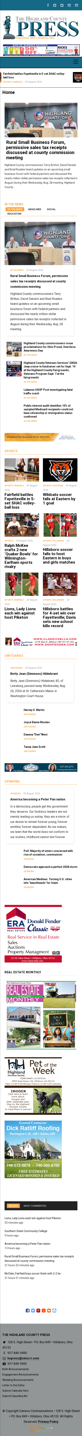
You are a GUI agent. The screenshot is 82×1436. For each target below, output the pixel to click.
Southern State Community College (26, 1231)
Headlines (34, 209)
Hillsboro (58, 541)
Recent (13, 1205)
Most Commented (35, 1205)
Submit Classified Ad (14, 1396)
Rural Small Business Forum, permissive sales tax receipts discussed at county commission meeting (40, 150)
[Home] (41, 27)
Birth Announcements (15, 1369)
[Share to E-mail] (49, 1310)
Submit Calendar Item (15, 1390)
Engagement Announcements (20, 1374)
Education (14, 213)
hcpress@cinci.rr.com (23, 1358)
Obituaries (16, 668)
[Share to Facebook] (28, 1310)
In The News (17, 270)
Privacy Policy (48, 1422)
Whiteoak (59, 78)
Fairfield (19, 485)
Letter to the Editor (13, 1385)
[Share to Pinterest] (38, 1310)
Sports (48, 78)
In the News (14, 209)
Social (51, 209)
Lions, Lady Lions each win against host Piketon (33, 1218)
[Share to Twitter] (33, 1310)
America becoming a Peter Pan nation (27, 1243)
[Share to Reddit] (44, 1310)
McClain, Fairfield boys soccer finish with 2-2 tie (33, 1273)
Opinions (15, 793)
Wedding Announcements (18, 1379)
